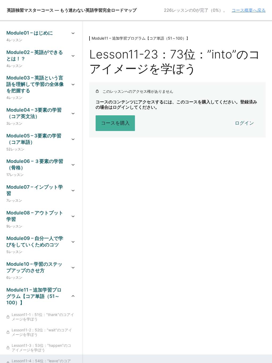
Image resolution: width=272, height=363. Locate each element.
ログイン (244, 123)
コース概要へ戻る (249, 10)
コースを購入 (115, 123)
